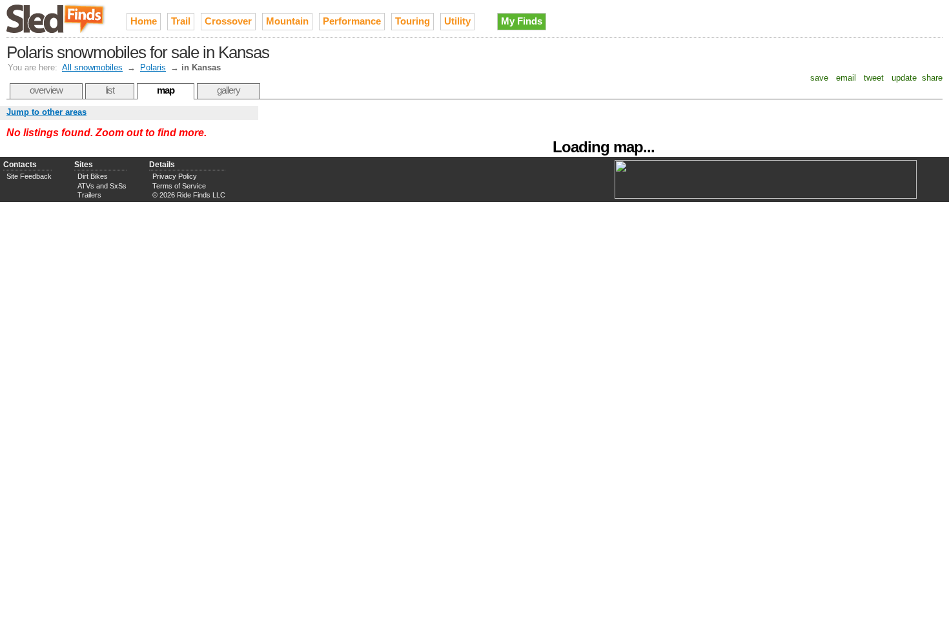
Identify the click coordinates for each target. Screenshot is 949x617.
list (109, 90)
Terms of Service (179, 186)
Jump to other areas (46, 112)
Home (143, 20)
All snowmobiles (92, 67)
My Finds (521, 20)
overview (46, 90)
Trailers (89, 195)
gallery (228, 90)
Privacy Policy (174, 176)
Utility (457, 20)
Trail (180, 20)
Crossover (228, 20)
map (165, 90)
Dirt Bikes (92, 176)
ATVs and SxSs (102, 186)
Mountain (287, 20)
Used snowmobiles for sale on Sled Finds (56, 19)
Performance (352, 20)
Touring (412, 20)
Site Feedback (29, 176)
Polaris (153, 67)
